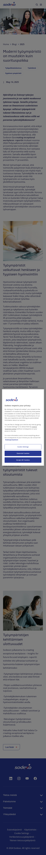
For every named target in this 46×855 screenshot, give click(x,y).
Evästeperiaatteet (11, 440)
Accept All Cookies (23, 460)
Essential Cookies (23, 453)
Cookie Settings (23, 447)
